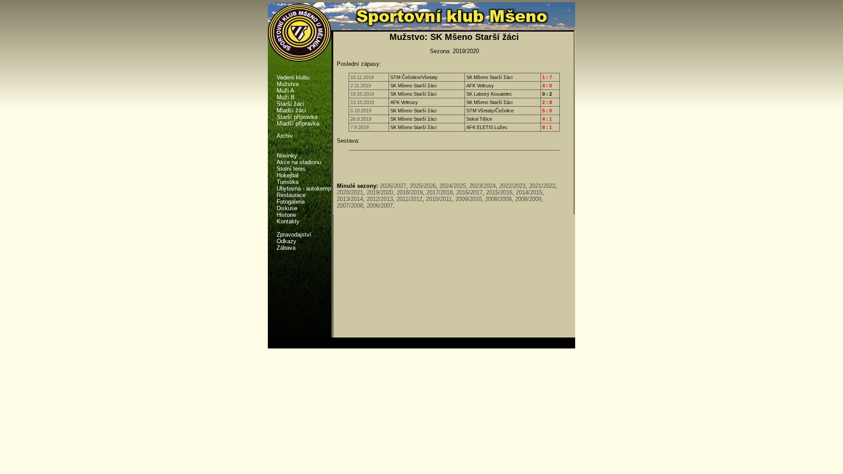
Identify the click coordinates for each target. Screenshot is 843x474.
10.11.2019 (362, 77)
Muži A (285, 90)
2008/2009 (498, 199)
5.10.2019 (360, 110)
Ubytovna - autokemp (304, 188)
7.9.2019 (359, 127)
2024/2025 (453, 186)
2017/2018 (439, 192)
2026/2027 (393, 186)
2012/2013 (380, 199)
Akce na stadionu (299, 162)
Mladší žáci (291, 110)
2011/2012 (409, 199)
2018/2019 (409, 192)
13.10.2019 (362, 102)
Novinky (287, 155)
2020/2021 (350, 192)
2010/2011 (439, 199)
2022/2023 (512, 186)
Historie (286, 215)
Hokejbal (288, 175)
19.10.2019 (362, 94)
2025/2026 (423, 186)
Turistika (288, 182)
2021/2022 (542, 186)
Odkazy (286, 241)
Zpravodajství (294, 234)
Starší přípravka (297, 117)
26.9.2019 (360, 119)
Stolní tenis (291, 168)
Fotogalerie (291, 201)
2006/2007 (380, 205)
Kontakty (288, 221)
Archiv (285, 136)
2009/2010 (468, 199)
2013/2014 (350, 199)
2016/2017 (469, 192)
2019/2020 (380, 192)
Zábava (286, 247)
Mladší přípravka (298, 123)
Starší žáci (290, 104)
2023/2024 (482, 186)
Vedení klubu (293, 77)
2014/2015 (529, 192)
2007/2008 (350, 205)
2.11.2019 (360, 85)
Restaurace (291, 195)
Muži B (286, 97)
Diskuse (287, 208)
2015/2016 (499, 192)
